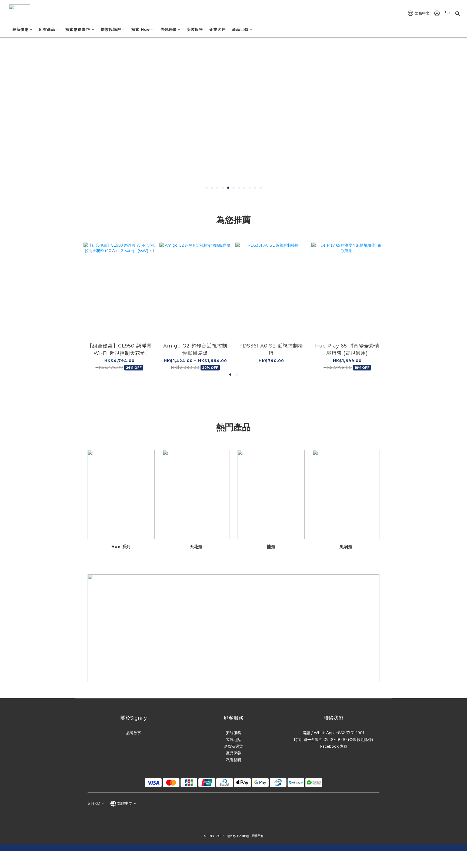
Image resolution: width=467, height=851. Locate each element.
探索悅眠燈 (111, 29)
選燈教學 (168, 29)
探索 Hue (140, 29)
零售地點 (233, 739)
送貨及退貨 (233, 746)
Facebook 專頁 (333, 746)
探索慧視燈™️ (78, 29)
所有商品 (47, 29)
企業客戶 (217, 29)
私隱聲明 (233, 759)
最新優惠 (20, 29)
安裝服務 (195, 29)
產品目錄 (240, 29)
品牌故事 (133, 732)
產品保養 (233, 753)
